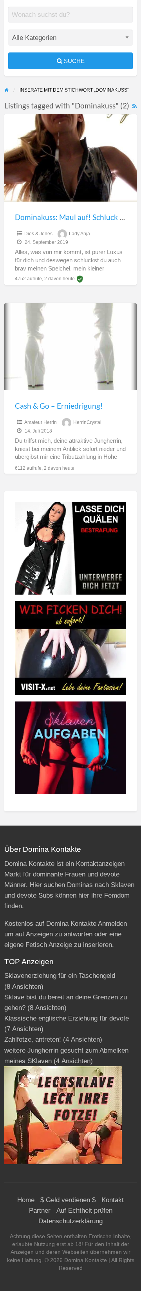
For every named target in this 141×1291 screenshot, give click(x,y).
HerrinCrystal (87, 422)
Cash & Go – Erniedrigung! (59, 405)
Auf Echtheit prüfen (84, 1210)
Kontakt (112, 1200)
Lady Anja (79, 233)
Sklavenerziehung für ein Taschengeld (59, 975)
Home (25, 1200)
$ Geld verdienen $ (68, 1200)
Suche (73, 61)
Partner (40, 1210)
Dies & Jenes (38, 233)
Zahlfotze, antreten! (32, 1039)
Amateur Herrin (40, 422)
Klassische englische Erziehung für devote (66, 1018)
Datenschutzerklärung (70, 1221)
